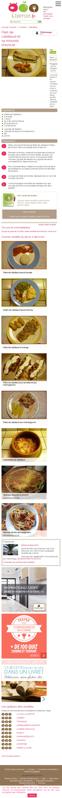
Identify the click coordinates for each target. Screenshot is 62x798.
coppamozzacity (25, 736)
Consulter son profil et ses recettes (18, 562)
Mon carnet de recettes (27, 196)
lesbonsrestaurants (29, 545)
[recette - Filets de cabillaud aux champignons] (24, 418)
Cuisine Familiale (26, 729)
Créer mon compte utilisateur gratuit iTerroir (29, 216)
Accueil (5, 27)
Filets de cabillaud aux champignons (19, 422)
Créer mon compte (48, 17)
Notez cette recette (47, 224)
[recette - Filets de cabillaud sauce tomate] (24, 268)
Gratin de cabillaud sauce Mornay (18, 310)
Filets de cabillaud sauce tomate (17, 272)
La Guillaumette (26, 714)
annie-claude (24, 748)
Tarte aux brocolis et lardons (16, 495)
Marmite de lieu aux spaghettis (17, 532)
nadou (20, 733)
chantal (21, 740)
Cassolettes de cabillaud (14, 460)
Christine (22, 744)
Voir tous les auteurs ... (11, 756)
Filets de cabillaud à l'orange (16, 347)
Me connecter (48, 12)
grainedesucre (11, 498)
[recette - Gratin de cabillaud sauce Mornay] (24, 306)
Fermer (32, 795)
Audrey (21, 718)
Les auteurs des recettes (18, 706)
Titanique (22, 721)
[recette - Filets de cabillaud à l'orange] (24, 343)
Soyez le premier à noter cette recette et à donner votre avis (29, 231)
